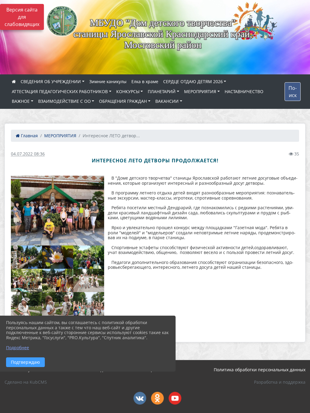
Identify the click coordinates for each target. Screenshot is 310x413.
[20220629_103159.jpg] (26, 280)
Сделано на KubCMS (26, 382)
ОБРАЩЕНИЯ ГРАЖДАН (123, 101)
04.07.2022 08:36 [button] (28, 154)
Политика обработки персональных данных (259, 369)
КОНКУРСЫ (128, 91)
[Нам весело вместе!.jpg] (88, 312)
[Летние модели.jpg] (57, 312)
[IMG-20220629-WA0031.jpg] (88, 257)
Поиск (293, 92)
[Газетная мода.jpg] (26, 312)
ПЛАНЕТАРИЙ (162, 91)
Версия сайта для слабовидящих (22, 17)
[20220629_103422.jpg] (57, 257)
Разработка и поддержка (279, 382)
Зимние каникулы (108, 81)
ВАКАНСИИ (167, 101)
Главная (29, 135)
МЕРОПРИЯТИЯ (200, 91)
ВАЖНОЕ (21, 101)
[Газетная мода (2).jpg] (88, 280)
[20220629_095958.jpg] (57, 280)
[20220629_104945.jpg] (57, 211)
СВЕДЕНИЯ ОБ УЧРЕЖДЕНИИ (51, 81)
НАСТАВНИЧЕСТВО (244, 91)
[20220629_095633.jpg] (26, 257)
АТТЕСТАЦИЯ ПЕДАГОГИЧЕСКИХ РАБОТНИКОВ (60, 91)
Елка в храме (144, 81)
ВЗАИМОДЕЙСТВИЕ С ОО (64, 101)
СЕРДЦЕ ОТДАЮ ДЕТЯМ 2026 (193, 81)
